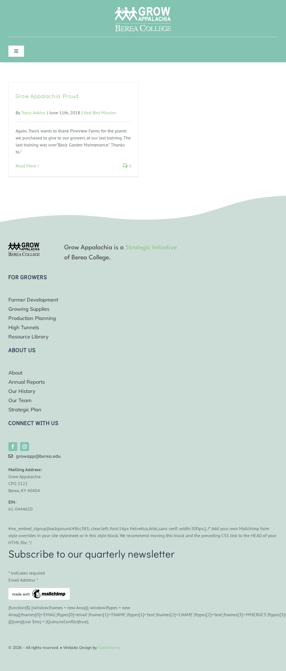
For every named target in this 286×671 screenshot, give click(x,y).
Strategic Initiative (151, 248)
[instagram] (24, 446)
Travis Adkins (33, 112)
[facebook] (12, 446)
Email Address (23, 580)
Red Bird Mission (100, 112)
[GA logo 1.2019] (24, 245)
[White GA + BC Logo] (143, 9)
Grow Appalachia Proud (47, 95)
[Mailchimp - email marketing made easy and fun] (39, 591)
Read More (26, 166)
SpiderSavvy (109, 647)
